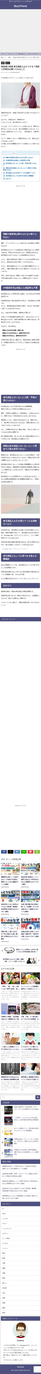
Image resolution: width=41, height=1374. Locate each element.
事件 (3, 1253)
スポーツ (5, 1233)
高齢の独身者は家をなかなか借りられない (18, 157)
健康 (3, 62)
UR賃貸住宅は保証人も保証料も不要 (16, 160)
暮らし (7, 62)
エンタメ (5, 1218)
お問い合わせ (21, 53)
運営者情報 (20, 1367)
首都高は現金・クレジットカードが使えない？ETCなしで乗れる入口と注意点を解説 (26, 1141)
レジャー (5, 1248)
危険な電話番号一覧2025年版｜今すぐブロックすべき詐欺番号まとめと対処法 (26, 1108)
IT (3, 1208)
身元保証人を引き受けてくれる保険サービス (19, 173)
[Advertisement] (20, 30)
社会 (3, 1293)
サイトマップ (11, 53)
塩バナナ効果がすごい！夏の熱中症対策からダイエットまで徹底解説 (26, 1129)
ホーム (3, 53)
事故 (3, 1258)
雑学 (3, 1312)
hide (14, 153)
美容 (3, 1298)
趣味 (3, 1307)
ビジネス (5, 1243)
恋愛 (3, 1273)
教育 (3, 1278)
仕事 (3, 1263)
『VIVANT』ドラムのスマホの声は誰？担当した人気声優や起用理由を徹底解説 (26, 1119)
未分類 (4, 1288)
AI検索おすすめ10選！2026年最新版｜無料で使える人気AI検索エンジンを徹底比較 (26, 1152)
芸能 (3, 1303)
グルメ (4, 1223)
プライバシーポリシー (33, 53)
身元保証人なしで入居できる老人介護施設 (18, 175)
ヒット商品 (6, 1238)
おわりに (7, 178)
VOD (3, 1213)
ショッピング (6, 1228)
